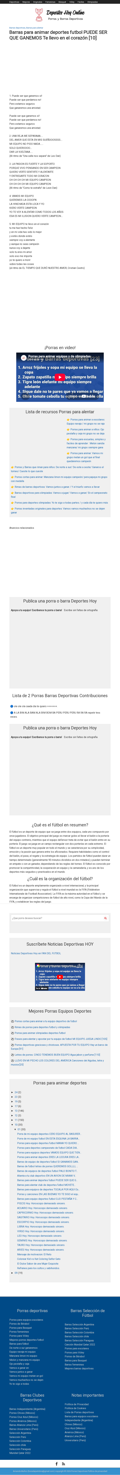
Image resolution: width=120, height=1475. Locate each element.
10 (16, 1124)
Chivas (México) (73, 1424)
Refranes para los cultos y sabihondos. (38, 1268)
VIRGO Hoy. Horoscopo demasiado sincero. (41, 1231)
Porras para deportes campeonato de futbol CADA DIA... (47, 1147)
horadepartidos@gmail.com (41, 1471)
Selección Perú (17, 1437)
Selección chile (17, 1445)
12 (16, 1115)
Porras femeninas (19, 1331)
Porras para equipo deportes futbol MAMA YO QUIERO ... (48, 1143)
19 (16, 1101)
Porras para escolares (77, 1348)
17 (16, 1106)
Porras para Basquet (20, 1327)
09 (16, 1272)
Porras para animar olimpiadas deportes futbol (40, 1033)
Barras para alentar (34, 28)
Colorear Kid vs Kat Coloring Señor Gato (38, 1258)
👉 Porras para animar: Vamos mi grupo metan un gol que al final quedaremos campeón (85, 457)
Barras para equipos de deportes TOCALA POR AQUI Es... (48, 1189)
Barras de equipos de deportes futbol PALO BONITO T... (47, 1171)
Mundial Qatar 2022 (20, 1453)
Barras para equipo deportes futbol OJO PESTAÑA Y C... (47, 1198)
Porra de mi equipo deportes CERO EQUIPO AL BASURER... (49, 1133)
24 (16, 1092)
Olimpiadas (92, 2)
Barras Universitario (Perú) (23, 1429)
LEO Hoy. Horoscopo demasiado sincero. (39, 1235)
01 (19, 1129)
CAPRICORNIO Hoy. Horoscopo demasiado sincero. (45, 1212)
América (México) (74, 1432)
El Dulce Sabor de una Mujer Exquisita (37, 1263)
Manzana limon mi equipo (23, 1355)
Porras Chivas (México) (22, 1412)
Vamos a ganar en (19, 1367)
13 (16, 1110)
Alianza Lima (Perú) (75, 1436)
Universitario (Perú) (75, 1440)
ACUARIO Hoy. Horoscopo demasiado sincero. (42, 1208)
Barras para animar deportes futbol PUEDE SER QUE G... (47, 1180)
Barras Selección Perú (77, 1328)
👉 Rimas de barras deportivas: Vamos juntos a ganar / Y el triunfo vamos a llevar (55, 486)
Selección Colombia (20, 1440)
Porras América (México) (23, 1421)
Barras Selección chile (77, 1336)
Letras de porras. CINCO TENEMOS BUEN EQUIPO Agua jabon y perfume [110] (57, 1054)
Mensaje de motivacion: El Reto (34, 1254)
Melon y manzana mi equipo (24, 1359)
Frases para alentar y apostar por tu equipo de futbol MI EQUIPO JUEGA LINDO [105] (61, 1038)
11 (16, 1120)
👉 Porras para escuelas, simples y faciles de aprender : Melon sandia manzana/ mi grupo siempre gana (86, 443)
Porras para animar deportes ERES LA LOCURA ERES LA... (48, 1157)
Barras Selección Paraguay (79, 1340)
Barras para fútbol (19, 1343)
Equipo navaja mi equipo (22, 1351)
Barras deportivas (17, 28)
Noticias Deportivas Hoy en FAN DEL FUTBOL (36, 953)
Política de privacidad (97, 1471)
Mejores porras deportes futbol (26, 1339)
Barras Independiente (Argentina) (27, 1409)
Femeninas (50, 2)
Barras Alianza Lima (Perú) (23, 1425)
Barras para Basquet (76, 1360)
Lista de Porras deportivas (79, 1412)
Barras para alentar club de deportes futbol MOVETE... (46, 1184)
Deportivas (14, 2)
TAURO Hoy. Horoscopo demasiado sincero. (41, 1245)
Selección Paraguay (20, 1449)
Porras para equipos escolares (26, 1319)
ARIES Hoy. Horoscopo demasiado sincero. (40, 1249)
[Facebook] (56, 1464)
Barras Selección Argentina (79, 1324)
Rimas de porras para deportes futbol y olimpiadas (42, 1027)
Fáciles (81, 2)
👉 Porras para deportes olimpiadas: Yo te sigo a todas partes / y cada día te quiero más (59, 502)
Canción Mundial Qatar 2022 (80, 1344)
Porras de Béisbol (19, 1323)
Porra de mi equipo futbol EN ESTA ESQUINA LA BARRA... (48, 1138)
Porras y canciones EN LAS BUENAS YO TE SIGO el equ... (48, 1194)
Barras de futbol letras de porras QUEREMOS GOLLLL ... (47, 1166)
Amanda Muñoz (20, 1471)
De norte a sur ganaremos (23, 1347)
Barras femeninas (74, 1364)
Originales (37, 2)
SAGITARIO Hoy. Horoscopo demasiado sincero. (43, 1217)
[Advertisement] (60, 67)
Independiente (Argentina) (79, 1420)
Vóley (71, 2)
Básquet (62, 2)
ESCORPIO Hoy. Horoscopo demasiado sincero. (43, 1222)
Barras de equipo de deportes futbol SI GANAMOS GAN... (48, 1161)
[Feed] (63, 1464)
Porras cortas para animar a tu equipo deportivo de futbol (46, 1021)
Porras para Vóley (19, 1335)
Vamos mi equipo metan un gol (26, 1375)
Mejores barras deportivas (79, 1368)
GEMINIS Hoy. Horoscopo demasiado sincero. (42, 1240)
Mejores (26, 2)
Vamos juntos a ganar (21, 1371)
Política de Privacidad (77, 1404)
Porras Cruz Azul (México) (23, 1417)
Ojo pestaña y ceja (19, 1363)
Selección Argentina (20, 1432)
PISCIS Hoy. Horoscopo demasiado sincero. (41, 1203)
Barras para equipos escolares (81, 1416)
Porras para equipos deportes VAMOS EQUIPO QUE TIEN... (49, 1152)
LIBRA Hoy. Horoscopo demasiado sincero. (40, 1226)
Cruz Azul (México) (75, 1428)
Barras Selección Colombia (79, 1332)
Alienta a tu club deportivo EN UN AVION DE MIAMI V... (46, 1175)
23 (16, 1096)
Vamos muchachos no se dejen (26, 1379)
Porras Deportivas (79, 1471)
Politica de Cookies (75, 1408)
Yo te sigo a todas (19, 1383)
